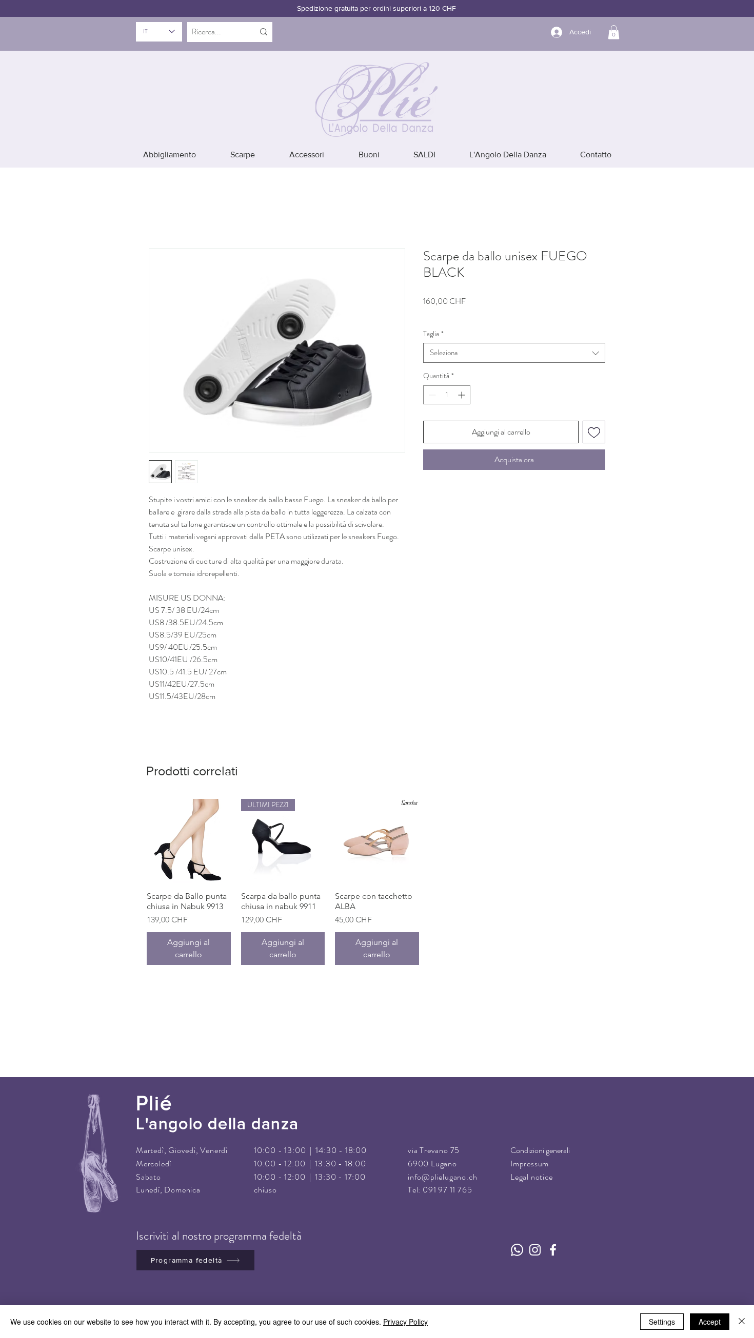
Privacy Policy (405, 1321)
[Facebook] (553, 1235)
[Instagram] (535, 1235)
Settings (662, 1321)
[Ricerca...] (263, 32)
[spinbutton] (447, 380)
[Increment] (462, 380)
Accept (710, 1321)
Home (159, 204)
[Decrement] (431, 380)
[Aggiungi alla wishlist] (594, 417)
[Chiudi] (742, 1321)
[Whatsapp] (517, 1235)
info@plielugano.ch (442, 1162)
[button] (614, 32)
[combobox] (514, 338)
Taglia (433, 319)
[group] (377, 867)
